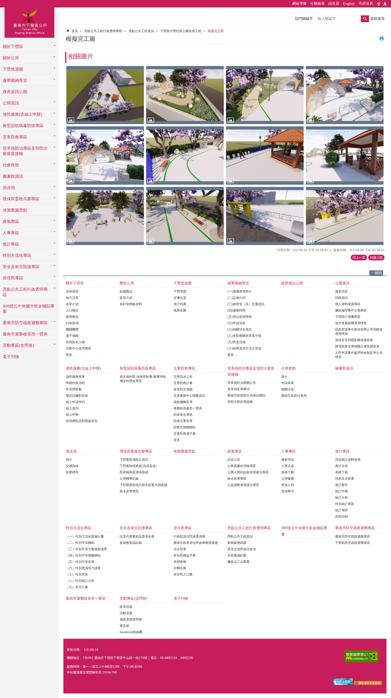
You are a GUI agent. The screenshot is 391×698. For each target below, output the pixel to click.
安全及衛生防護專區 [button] (21, 266)
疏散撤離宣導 (183, 402)
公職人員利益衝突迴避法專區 (248, 472)
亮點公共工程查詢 (141, 31)
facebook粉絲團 (131, 632)
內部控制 (341, 516)
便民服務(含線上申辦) (83, 368)
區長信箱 (126, 606)
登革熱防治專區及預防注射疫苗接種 (250, 371)
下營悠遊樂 (183, 283)
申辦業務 (180, 562)
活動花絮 (126, 613)
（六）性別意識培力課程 (83, 568)
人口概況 (72, 310)
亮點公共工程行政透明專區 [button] (25, 292)
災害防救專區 (184, 368)
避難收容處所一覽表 (188, 408)
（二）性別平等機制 (80, 543)
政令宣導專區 (129, 491)
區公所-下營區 (29, 22)
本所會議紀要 (236, 555)
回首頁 (333, 3)
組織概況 (126, 291)
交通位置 (180, 297)
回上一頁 (359, 257)
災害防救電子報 (185, 433)
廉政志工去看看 (238, 562)
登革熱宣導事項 (238, 389)
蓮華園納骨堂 (238, 283)
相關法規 (287, 389)
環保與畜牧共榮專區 (136, 451)
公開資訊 (342, 283)
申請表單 (287, 383)
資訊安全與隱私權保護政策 (354, 340)
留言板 (124, 625)
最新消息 (341, 291)
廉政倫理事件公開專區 (351, 310)
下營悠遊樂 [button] (13, 69)
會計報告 (341, 485)
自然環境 (72, 291)
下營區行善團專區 (347, 316)
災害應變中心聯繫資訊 (189, 395)
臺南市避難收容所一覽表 (25, 334)
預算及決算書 (344, 478)
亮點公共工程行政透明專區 (103, 31)
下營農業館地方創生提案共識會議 (143, 485)
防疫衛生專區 (183, 414)
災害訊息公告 (183, 376)
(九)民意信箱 (236, 342)
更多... (70, 354)
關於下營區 (75, 283)
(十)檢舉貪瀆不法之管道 (244, 348)
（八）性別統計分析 (80, 580)
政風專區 (234, 451)
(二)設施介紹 (236, 297)
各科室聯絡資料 (131, 304)
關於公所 (127, 283)
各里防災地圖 (183, 389)
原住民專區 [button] (13, 278)
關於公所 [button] (11, 58)
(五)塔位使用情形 (239, 316)
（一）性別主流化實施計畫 (85, 536)
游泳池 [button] (9, 187)
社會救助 (288, 368)
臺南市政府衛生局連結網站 (246, 395)
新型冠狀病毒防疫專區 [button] (23, 125)
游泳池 (71, 451)
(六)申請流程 (236, 323)
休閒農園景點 (15, 210)
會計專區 (342, 451)
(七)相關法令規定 (239, 329)
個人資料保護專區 (347, 304)
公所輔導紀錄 (129, 478)
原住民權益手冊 (185, 555)
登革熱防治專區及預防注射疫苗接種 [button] (25, 151)
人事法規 (287, 466)
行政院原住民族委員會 (189, 536)
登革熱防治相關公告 (241, 382)
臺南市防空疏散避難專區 (355, 528)
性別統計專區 (344, 504)
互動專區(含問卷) (133, 598)
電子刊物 (11, 356)
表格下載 (287, 472)
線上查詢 (72, 408)
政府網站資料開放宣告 (82, 421)
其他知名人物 (75, 342)
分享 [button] (378, 4)
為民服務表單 (75, 376)
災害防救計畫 (183, 383)
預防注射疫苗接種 (240, 401)
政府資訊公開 (15, 92)
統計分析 (341, 497)
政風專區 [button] (11, 221)
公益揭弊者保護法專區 (243, 485)
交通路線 (72, 466)
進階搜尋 (377, 19)
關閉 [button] (378, 273)
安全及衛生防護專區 (136, 528)
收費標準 (72, 472)
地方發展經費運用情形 (351, 323)
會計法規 (341, 466)
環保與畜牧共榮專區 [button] (21, 199)
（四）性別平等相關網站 (83, 555)
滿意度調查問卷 (131, 619)
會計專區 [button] (11, 244)
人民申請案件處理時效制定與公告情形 (359, 355)
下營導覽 (180, 291)
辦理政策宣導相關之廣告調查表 (357, 346)
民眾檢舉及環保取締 (134, 472)
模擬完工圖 (216, 31)
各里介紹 (72, 304)
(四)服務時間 (236, 310)
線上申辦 (72, 414)
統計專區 (341, 510)
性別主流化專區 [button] (17, 255)
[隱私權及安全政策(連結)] (368, 684)
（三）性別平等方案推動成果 (86, 549)
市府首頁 (366, 3)
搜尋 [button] (365, 18)
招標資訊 (341, 297)
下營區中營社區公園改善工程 (180, 31)
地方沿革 (72, 297)
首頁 (75, 31)
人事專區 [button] (11, 233)
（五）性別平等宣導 (80, 562)
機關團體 (72, 329)
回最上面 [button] (376, 257)
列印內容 (382, 38)
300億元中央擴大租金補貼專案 (28, 309)
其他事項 (287, 491)
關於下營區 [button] (13, 46)
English (349, 4)
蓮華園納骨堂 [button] (15, 80)
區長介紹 (126, 297)
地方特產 (180, 304)
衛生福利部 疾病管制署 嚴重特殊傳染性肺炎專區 (143, 379)
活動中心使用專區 (78, 348)
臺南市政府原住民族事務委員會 (196, 543)
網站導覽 (299, 3)
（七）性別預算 (77, 574)
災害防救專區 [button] (15, 137)
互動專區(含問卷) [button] (18, 345)
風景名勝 (180, 310)
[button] (105, 95)
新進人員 (287, 485)
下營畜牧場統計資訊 (134, 459)
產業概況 (72, 316)
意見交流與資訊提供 (241, 549)
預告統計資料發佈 (347, 459)
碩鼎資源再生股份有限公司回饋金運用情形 (359, 331)
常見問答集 (74, 389)
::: (4, 3)
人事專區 (288, 451)
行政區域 (72, 323)
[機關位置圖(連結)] (343, 684)
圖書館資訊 (13, 176)
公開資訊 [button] (11, 103)
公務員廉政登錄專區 (241, 466)
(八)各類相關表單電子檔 (244, 335)
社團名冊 (180, 568)
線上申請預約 (75, 402)
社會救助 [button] (11, 165)
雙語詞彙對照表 (77, 395)
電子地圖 (72, 335)
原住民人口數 (183, 574)
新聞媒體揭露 (236, 543)
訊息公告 (233, 459)
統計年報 (341, 491)
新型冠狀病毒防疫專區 (138, 368)
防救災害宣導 (183, 421)
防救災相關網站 (185, 427)
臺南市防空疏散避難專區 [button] (25, 323)
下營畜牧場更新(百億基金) (138, 466)
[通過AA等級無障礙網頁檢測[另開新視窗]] (362, 656)
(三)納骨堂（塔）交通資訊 (246, 304)
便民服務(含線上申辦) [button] (22, 114)
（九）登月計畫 (77, 587)
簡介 (284, 376)
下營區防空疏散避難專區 (352, 543)
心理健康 (287, 478)
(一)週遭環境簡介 (239, 291)
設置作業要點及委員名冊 (137, 536)
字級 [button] (385, 4)
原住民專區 (183, 528)
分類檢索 (317, 3)
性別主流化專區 (78, 528)
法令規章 (180, 549)
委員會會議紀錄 (131, 543)
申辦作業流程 (75, 383)
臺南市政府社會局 (294, 395)
